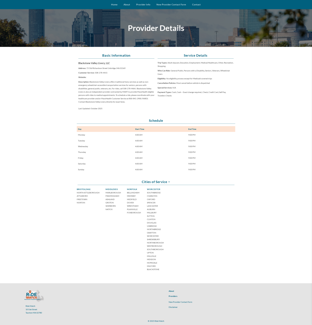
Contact (196, 4)
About (171, 291)
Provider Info (143, 4)
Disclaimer (173, 307)
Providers (173, 296)
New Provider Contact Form (171, 4)
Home (114, 4)
